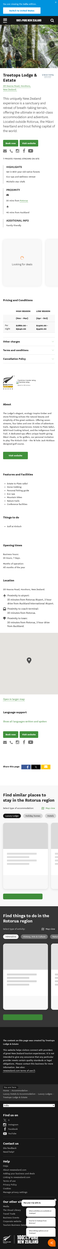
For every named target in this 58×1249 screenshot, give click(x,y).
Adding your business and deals (19, 1173)
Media (6, 1206)
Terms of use (9, 1181)
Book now (11, 143)
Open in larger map (14, 699)
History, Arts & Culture (34, 936)
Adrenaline (10, 936)
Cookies (7, 1188)
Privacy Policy (10, 1184)
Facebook (13, 1129)
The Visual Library (12, 1210)
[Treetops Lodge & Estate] (47, 76)
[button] (5, 20)
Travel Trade (9, 1213)
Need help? (8, 1152)
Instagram (13, 1124)
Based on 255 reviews (24, 385)
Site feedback (9, 1148)
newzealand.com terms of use (19, 1070)
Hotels (50, 816)
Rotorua (24, 200)
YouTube (12, 1133)
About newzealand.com (14, 1170)
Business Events (11, 1217)
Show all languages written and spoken (25, 721)
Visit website (29, 143)
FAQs (5, 1166)
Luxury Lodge (12, 816)
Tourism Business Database (16, 1225)
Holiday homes (33, 816)
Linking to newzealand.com (16, 1177)
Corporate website (12, 1221)
